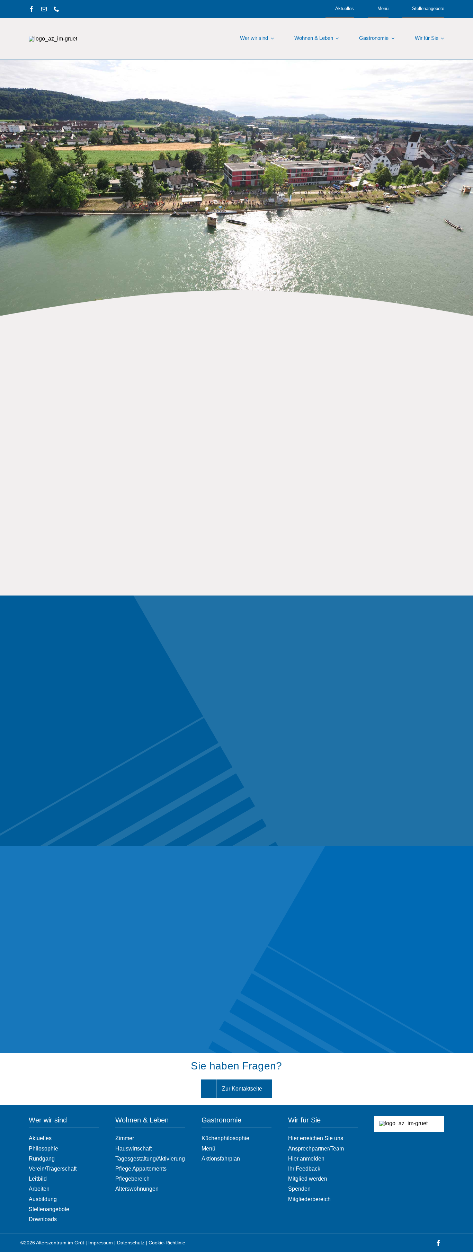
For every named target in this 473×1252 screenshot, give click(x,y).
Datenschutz (130, 1242)
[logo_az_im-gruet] (53, 39)
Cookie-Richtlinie (167, 1242)
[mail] (44, 9)
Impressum (100, 1242)
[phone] (56, 9)
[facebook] (31, 9)
